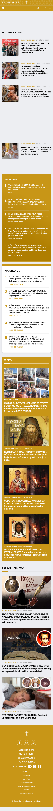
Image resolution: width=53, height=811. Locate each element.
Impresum (26, 775)
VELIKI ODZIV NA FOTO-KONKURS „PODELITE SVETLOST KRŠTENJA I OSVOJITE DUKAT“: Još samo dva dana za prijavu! (36, 150)
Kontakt (26, 790)
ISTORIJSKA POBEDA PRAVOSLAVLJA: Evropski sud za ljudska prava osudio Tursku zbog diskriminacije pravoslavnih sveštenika (28, 278)
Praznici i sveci (10, 497)
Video (8, 360)
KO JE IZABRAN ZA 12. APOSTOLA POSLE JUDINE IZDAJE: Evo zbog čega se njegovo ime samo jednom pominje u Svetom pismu (28, 216)
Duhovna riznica (28, 40)
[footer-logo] (26, 733)
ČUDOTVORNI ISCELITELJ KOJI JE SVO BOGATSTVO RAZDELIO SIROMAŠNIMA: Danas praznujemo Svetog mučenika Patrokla (25, 504)
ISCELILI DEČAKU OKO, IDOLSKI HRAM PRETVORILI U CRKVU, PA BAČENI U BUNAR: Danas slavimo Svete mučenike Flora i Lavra (27, 201)
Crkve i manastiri (26, 758)
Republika (17, 801)
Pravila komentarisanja (26, 786)
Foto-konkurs (12, 32)
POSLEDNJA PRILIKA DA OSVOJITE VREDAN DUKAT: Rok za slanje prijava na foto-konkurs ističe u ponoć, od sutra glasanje (36, 93)
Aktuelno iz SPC (11, 400)
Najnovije (10, 179)
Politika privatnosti (26, 793)
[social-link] (19, 742)
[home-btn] (3, 8)
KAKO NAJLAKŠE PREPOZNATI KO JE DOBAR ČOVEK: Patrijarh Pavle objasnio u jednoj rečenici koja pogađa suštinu (27, 324)
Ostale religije (19, 767)
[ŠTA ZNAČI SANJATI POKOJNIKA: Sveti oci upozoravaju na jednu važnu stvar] (26, 693)
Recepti (25, 772)
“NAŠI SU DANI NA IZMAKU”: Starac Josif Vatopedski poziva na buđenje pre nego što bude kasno (26, 187)
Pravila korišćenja (26, 782)
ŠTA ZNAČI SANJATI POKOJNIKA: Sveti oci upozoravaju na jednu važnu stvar (24, 716)
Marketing (26, 779)
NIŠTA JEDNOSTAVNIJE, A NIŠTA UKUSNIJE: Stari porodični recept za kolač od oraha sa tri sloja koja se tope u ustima (28, 293)
